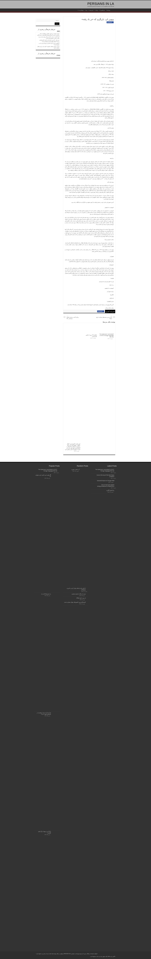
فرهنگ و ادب (81, 10)
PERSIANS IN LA (100, 4)
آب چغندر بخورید (75, 469)
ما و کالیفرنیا (103, 10)
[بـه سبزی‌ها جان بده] (56, 652)
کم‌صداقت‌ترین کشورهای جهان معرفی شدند (75, 602)
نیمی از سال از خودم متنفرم (79, 594)
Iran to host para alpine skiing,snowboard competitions (105, 485)
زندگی (97, 10)
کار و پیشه (91, 10)
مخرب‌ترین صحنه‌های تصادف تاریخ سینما (104, 317)
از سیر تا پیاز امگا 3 (81, 598)
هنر (86, 10)
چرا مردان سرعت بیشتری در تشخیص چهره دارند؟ (44, 713)
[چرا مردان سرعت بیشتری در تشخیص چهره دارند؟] (56, 771)
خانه (113, 10)
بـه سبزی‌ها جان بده (46, 594)
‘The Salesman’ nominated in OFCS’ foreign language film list (106, 335)
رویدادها (108, 10)
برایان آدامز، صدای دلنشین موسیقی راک (72, 317)
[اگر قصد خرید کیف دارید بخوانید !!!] (56, 533)
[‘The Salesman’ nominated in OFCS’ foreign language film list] (59, 469)
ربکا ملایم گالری (110, 490)
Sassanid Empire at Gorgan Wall (105, 480)
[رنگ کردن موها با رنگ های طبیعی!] (56, 890)
